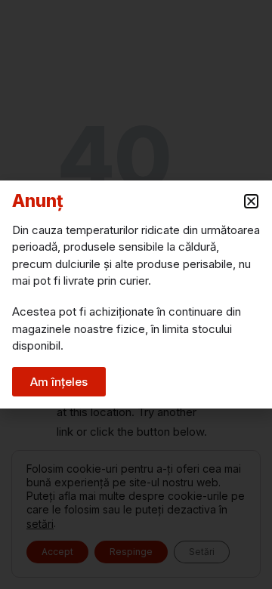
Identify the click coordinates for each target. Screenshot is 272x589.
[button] (251, 201)
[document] (136, 294)
